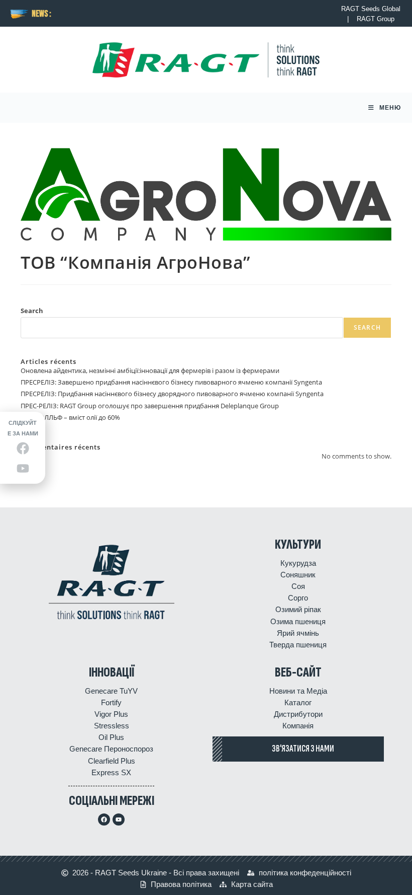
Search (32, 310)
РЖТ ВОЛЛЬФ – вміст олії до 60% (70, 417)
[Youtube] (119, 819)
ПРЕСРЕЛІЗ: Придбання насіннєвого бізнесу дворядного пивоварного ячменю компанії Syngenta (172, 393)
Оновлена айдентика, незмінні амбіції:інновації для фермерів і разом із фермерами (150, 370)
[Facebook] (104, 819)
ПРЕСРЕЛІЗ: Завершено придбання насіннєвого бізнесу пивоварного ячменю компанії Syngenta (171, 382)
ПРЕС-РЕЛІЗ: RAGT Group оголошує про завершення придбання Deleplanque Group (150, 405)
